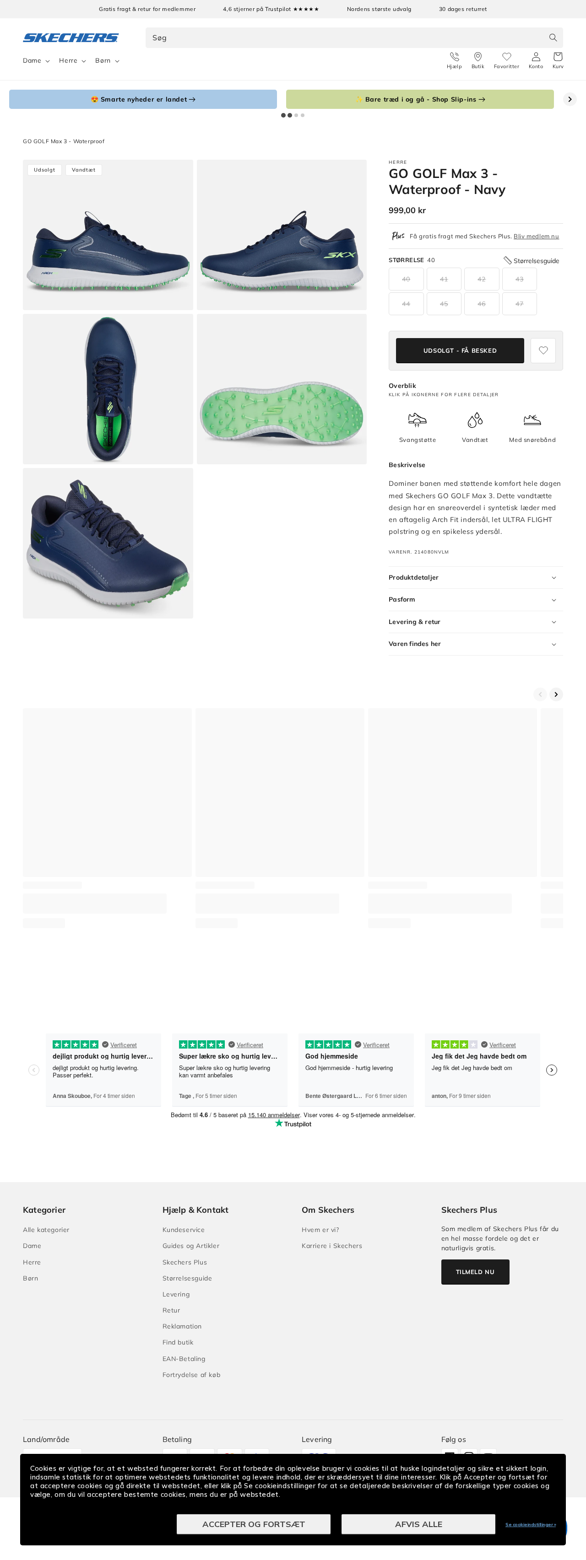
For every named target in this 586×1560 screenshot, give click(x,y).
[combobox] (355, 37)
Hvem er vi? (320, 1230)
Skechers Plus (185, 1262)
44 (406, 304)
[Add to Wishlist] (543, 350)
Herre (68, 60)
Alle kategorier (46, 1230)
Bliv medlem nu (536, 236)
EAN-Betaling (184, 1359)
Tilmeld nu (475, 1271)
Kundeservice (184, 1230)
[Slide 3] (296, 115)
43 (519, 279)
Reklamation (182, 1326)
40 (406, 279)
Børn (102, 60)
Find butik (178, 1342)
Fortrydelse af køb (192, 1375)
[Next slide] (570, 99)
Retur (171, 1310)
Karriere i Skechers (332, 1246)
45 (444, 304)
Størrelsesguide (187, 1278)
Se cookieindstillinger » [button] (530, 1525)
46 (481, 304)
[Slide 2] (290, 115)
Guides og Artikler (191, 1246)
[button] (558, 61)
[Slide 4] (302, 115)
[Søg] (553, 37)
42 (481, 279)
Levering (176, 1294)
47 (519, 304)
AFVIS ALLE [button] (418, 1524)
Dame (32, 60)
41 (444, 279)
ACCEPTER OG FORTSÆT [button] (253, 1524)
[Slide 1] (283, 115)
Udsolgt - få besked (460, 350)
